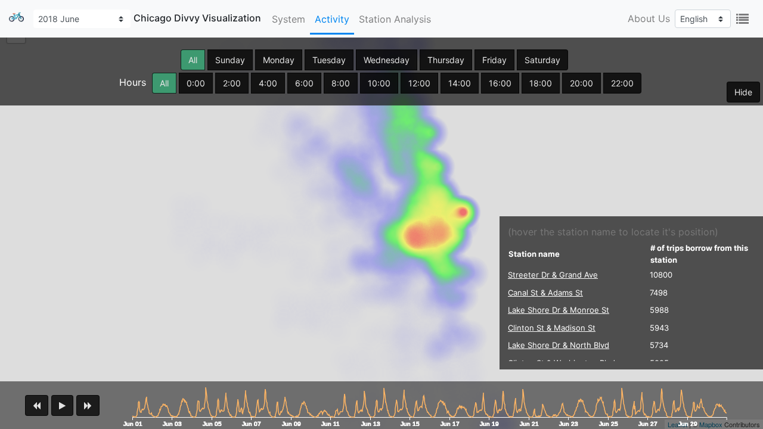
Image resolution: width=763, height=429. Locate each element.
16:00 (500, 83)
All (192, 60)
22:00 (622, 83)
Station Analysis (395, 19)
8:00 (340, 83)
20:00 (581, 83)
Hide (743, 92)
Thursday (445, 60)
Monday (278, 60)
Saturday (542, 60)
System (288, 19)
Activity (332, 19)
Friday (494, 60)
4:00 (268, 83)
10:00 (379, 83)
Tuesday (329, 60)
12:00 (419, 83)
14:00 (459, 83)
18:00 (540, 83)
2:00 (232, 83)
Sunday (230, 60)
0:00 (196, 83)
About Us (649, 18)
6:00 (304, 83)
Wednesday (387, 60)
